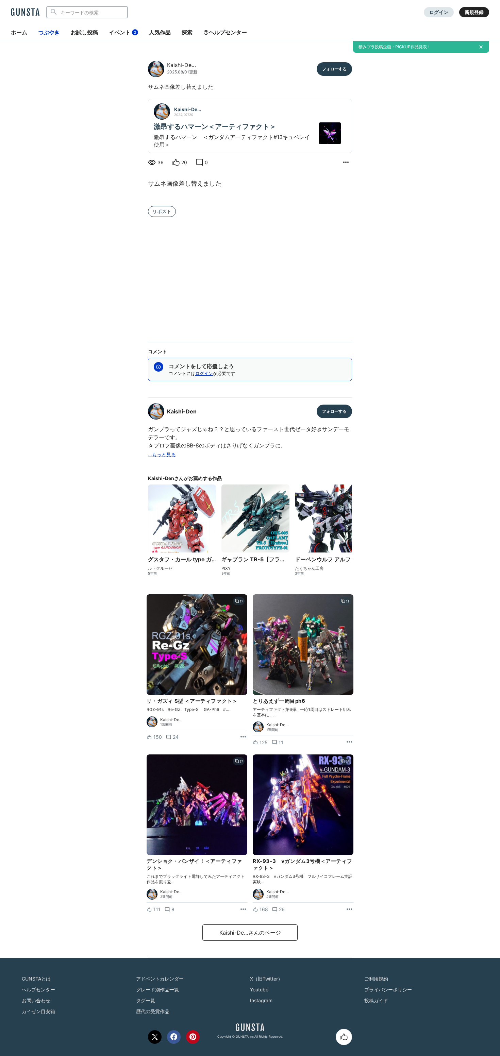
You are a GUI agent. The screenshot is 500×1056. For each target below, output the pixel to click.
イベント (122, 32)
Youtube (259, 989)
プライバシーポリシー (388, 989)
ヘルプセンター (228, 32)
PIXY (226, 568)
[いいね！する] (344, 1037)
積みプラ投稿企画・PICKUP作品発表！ (395, 46)
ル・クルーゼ (160, 568)
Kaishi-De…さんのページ (250, 932)
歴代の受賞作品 (152, 1011)
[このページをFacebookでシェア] (174, 1037)
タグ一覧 (145, 1000)
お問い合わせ (36, 1000)
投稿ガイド (376, 1000)
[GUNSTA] (25, 12)
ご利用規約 (376, 979)
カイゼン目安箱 (38, 1011)
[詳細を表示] (346, 162)
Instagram (261, 1000)
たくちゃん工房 (309, 568)
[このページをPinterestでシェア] (193, 1037)
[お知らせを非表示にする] (481, 47)
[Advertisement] (250, 278)
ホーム (19, 32)
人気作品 (160, 32)
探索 (187, 32)
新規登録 (474, 12)
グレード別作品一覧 (157, 989)
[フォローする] (334, 69)
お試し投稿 (84, 32)
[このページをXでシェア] (155, 1037)
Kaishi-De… (181, 65)
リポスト (161, 211)
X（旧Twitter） (266, 979)
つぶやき (49, 32)
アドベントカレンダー (160, 979)
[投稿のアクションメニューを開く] (243, 737)
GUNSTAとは (36, 979)
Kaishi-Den (182, 411)
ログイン (438, 12)
